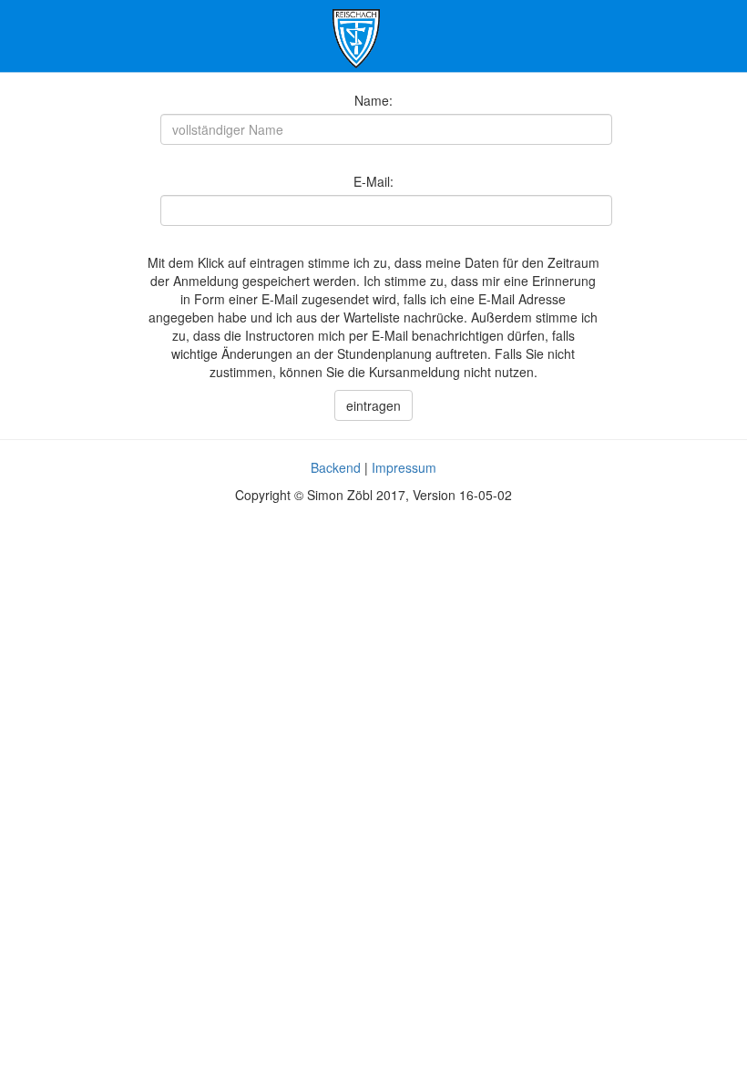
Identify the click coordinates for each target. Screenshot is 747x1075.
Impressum (404, 467)
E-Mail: (373, 181)
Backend (336, 467)
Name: (373, 100)
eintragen (373, 405)
